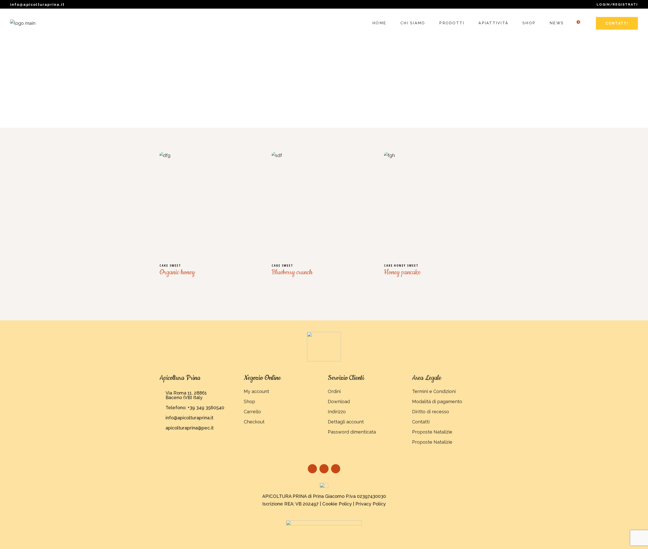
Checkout (254, 421)
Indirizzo (337, 411)
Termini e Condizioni (434, 391)
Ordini (334, 391)
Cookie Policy (337, 503)
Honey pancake (402, 272)
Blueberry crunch (292, 272)
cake (164, 265)
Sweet (175, 265)
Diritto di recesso (430, 411)
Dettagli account (346, 421)
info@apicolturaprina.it (37, 5)
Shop (249, 401)
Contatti (421, 421)
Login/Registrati (617, 4)
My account (256, 391)
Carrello (252, 411)
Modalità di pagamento (437, 401)
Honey (400, 265)
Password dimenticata (352, 432)
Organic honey (177, 272)
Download (339, 401)
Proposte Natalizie (432, 432)
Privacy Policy (370, 503)
